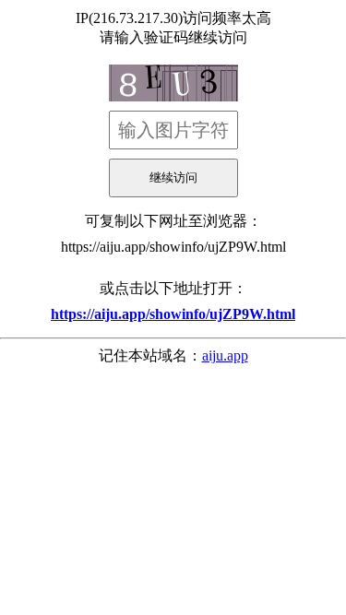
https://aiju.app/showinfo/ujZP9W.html (173, 246)
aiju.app (225, 355)
